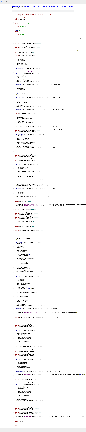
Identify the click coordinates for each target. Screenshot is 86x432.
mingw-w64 (26, 6)
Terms (14, 430)
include (71, 6)
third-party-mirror (17, 6)
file (38, 10)
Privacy (11, 430)
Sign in (83, 2)
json (84, 430)
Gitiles (7, 430)
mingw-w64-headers (62, 6)
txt (80, 430)
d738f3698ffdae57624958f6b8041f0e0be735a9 (42, 6)
